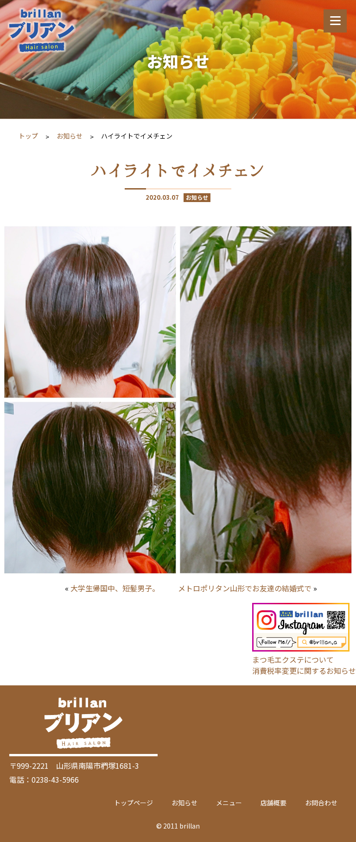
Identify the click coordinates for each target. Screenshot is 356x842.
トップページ (133, 802)
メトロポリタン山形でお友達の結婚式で (245, 588)
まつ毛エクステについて (293, 659)
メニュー (229, 802)
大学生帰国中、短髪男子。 (114, 588)
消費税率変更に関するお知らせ (304, 670)
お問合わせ (321, 802)
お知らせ (70, 135)
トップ (28, 135)
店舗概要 (273, 802)
